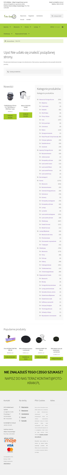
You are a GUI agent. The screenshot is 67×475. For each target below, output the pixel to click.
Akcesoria (16, 27)
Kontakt (29, 19)
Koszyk (22, 19)
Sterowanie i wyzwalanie (49, 241)
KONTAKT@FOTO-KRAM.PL (44, 380)
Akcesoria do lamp (47, 234)
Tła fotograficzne (47, 309)
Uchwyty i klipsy (46, 312)
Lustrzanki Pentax (47, 170)
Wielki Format (46, 228)
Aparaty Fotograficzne (46, 150)
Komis (27, 27)
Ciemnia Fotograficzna (48, 191)
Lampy (36, 27)
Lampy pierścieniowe (48, 288)
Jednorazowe (46, 157)
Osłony (44, 261)
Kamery (44, 197)
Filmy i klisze (45, 116)
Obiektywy (7, 34)
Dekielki (44, 109)
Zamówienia (39, 16)
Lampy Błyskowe (44, 231)
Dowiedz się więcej (25, 358)
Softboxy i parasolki (47, 302)
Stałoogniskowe (46, 265)
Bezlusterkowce (46, 153)
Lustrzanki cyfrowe (47, 218)
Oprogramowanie (47, 133)
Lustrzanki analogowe (48, 214)
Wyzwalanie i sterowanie (49, 315)
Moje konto (23, 16)
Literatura (45, 126)
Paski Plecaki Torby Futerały (50, 136)
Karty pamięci (46, 123)
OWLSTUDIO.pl (7, 463)
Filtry (43, 255)
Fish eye (44, 258)
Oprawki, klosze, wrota (48, 292)
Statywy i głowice (47, 140)
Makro (43, 130)
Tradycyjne (45, 245)
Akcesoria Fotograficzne (46, 99)
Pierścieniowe (46, 238)
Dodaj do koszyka (10, 116)
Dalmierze (45, 194)
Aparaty (6, 27)
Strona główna (10, 41)
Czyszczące (45, 106)
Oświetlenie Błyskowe (48, 295)
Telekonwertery (46, 268)
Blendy (44, 282)
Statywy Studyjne (47, 305)
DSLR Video (45, 113)
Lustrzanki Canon (47, 163)
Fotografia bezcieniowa (49, 285)
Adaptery (44, 103)
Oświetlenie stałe (47, 299)
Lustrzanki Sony (46, 174)
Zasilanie (44, 147)
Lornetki (44, 211)
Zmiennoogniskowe (47, 272)
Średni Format (46, 224)
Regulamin (31, 16)
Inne (43, 120)
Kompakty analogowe (48, 201)
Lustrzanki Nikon (47, 167)
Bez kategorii (43, 177)
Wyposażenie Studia (21, 34)
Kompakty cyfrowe (47, 160)
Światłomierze (46, 143)
